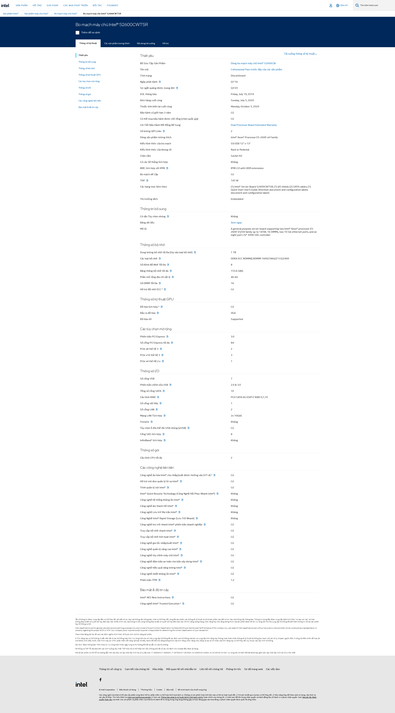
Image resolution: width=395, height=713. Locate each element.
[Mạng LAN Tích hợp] (164, 415)
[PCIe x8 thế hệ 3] (160, 349)
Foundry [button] (112, 5)
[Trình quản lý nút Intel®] (168, 487)
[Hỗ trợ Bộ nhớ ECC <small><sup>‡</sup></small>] (164, 289)
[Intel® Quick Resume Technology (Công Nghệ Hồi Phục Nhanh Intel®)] (217, 493)
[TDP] (147, 180)
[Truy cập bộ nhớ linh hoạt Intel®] (177, 537)
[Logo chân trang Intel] (82, 684)
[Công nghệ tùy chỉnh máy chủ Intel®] (181, 555)
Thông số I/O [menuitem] (85, 87)
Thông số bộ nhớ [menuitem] (87, 68)
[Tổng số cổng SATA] (163, 391)
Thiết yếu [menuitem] (83, 55)
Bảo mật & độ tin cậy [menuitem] (88, 107)
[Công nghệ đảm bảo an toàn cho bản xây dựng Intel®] (201, 561)
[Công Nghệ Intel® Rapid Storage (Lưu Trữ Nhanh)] (196, 518)
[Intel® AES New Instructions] (172, 597)
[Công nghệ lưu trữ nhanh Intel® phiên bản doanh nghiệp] (204, 524)
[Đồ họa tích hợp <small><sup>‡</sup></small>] (161, 306)
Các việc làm (273, 669)
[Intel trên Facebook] (100, 680)
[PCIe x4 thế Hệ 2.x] (162, 361)
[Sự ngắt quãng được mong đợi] (177, 88)
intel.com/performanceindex (139, 697)
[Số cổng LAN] (156, 409)
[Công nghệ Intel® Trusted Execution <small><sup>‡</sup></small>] (183, 603)
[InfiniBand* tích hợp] (164, 440)
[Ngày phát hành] (159, 81)
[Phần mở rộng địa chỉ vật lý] (172, 277)
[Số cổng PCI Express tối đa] (172, 342)
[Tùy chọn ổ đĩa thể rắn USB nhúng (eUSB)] (188, 428)
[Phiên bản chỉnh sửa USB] (170, 384)
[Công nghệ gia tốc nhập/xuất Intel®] (181, 543)
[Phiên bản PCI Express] (167, 336)
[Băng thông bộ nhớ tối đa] (170, 271)
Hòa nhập (157, 669)
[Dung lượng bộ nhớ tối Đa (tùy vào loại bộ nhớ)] (195, 252)
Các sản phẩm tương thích (117, 43)
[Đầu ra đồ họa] (157, 313)
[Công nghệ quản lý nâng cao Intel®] (180, 549)
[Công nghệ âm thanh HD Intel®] (176, 506)
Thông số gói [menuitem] (85, 94)
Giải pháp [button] (52, 5)
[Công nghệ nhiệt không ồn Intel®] (178, 574)
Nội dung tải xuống (146, 43)
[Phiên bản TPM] (159, 580)
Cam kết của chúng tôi (137, 669)
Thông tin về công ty (110, 669)
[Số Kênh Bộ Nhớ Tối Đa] (168, 264)
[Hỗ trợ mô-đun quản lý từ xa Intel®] (181, 481)
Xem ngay (236, 222)
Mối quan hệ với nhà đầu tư (181, 669)
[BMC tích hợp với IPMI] (167, 168)
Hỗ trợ (165, 43)
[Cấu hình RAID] (158, 397)
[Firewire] (151, 421)
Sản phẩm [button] (22, 5)
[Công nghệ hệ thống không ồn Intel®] (182, 500)
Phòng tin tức (233, 669)
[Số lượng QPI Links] (163, 131)
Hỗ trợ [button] (37, 5)
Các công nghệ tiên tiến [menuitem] (90, 100)
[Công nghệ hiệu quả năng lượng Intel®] (184, 567)
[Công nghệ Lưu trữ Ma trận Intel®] (179, 512)
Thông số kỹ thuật (88, 43)
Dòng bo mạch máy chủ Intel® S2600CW (253, 63)
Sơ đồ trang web (253, 669)
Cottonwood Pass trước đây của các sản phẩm (256, 69)
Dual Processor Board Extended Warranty (254, 125)
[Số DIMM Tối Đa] (159, 283)
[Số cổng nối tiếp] (160, 403)
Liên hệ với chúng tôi (211, 669)
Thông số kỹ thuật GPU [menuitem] (90, 74)
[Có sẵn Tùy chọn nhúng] (168, 216)
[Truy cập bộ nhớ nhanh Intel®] (175, 530)
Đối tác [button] (97, 5)
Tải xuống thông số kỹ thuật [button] (299, 53)
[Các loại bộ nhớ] (159, 258)
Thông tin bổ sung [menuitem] (87, 61)
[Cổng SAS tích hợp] (163, 434)
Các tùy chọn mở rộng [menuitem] (89, 81)
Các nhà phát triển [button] (75, 5)
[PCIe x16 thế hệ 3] (162, 355)
